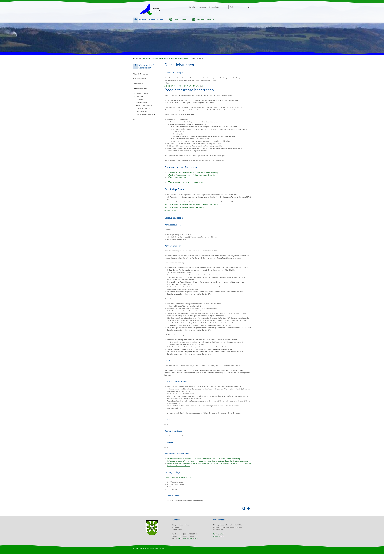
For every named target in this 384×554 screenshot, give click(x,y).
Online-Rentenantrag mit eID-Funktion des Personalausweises (193, 175)
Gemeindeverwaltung (182, 58)
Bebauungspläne (141, 111)
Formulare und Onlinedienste (146, 115)
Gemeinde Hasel (170, 210)
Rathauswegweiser (142, 93)
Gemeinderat (138, 83)
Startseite (146, 58)
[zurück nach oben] (248, 509)
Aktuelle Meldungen (141, 74)
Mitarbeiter (140, 96)
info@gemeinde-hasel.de (189, 538)
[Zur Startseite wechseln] (149, 9)
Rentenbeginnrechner (178, 177)
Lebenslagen (140, 99)
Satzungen (137, 119)
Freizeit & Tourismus (205, 19)
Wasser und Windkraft (143, 108)
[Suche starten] (248, 7)
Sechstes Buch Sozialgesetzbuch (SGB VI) (180, 477)
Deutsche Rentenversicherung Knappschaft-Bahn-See (184, 207)
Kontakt (192, 7)
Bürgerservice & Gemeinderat (151, 19)
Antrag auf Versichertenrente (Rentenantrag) (186, 182)
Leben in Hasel (180, 19)
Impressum (202, 7)
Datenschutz (214, 7)
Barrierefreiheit (218, 534)
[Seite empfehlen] (244, 509)
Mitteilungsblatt (139, 79)
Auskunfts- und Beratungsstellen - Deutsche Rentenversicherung (194, 173)
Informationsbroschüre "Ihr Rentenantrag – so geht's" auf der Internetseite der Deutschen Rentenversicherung (207, 461)
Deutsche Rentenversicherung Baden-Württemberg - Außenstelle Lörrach (191, 204)
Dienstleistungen (197, 58)
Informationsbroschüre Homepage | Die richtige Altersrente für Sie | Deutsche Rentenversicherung (203, 458)
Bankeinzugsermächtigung (144, 105)
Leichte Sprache (218, 536)
